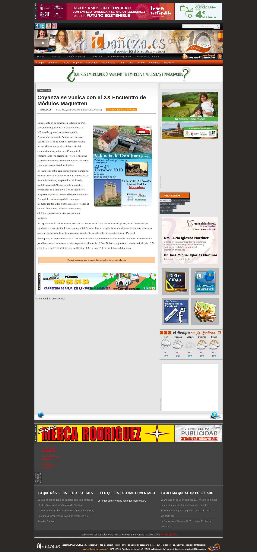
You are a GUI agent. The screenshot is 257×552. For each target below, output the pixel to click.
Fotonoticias (108, 62)
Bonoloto (47, 459)
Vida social (44, 90)
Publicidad (97, 56)
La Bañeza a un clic (76, 56)
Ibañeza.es (129, 44)
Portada (41, 56)
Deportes (78, 62)
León (121, 62)
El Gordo (47, 467)
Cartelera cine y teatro (119, 56)
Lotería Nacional (51, 456)
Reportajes (154, 62)
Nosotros (55, 56)
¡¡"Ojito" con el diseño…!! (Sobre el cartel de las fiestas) (66, 510)
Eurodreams (48, 450)
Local (130, 62)
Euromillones (49, 448)
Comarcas (53, 62)
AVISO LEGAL (168, 534)
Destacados (92, 62)
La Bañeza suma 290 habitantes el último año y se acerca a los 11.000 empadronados (175, 205)
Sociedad (169, 62)
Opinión (141, 62)
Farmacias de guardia (147, 56)
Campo (40, 62)
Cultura (65, 62)
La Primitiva (48, 464)
